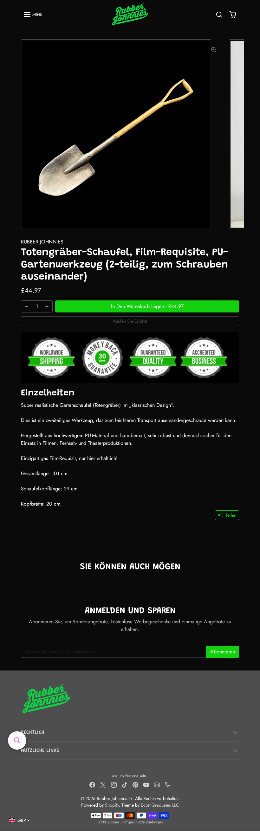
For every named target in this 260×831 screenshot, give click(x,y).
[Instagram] (113, 784)
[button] (33, 14)
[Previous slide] (23, 583)
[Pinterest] (135, 784)
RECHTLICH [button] (32, 732)
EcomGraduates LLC (160, 805)
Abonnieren (222, 651)
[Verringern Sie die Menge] (26, 306)
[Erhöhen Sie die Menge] (47, 306)
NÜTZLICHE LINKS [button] (40, 750)
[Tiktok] (124, 784)
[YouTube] (146, 784)
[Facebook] (92, 784)
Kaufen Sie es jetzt (130, 321)
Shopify (112, 805)
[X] (103, 784)
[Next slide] (237, 583)
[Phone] (167, 784)
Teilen (230, 515)
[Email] (157, 784)
